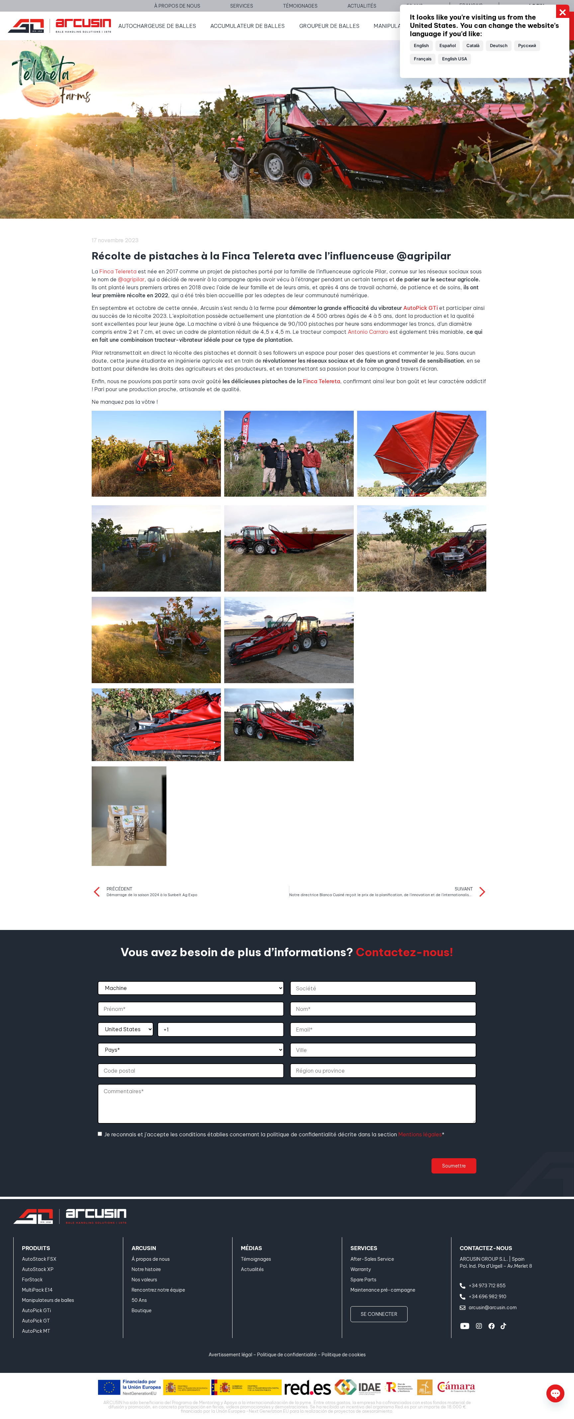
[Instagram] (479, 1326)
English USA (454, 58)
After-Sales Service (372, 1259)
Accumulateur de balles (247, 26)
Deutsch (499, 45)
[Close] (562, 11)
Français (422, 58)
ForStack (32, 1280)
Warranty (360, 1269)
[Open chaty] (555, 1393)
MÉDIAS (251, 1248)
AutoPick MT (36, 1331)
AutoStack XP (37, 1269)
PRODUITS (36, 1248)
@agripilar (131, 279)
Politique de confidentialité (287, 1355)
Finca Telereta (118, 271)
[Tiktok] (503, 1325)
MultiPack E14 (37, 1290)
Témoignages (256, 1259)
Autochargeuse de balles (157, 26)
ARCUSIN (144, 1248)
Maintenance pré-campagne (382, 1290)
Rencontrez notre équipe (158, 1290)
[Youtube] (464, 1326)
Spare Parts (363, 1280)
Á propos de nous (151, 1259)
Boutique (141, 1310)
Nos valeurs (144, 1280)
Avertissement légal (230, 1355)
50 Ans (139, 1300)
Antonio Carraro (368, 331)
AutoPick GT (36, 1321)
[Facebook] (491, 1325)
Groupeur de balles (329, 26)
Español (447, 45)
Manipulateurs (396, 26)
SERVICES (363, 1248)
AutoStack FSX (39, 1259)
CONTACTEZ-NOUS (486, 1248)
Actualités (252, 1269)
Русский (527, 45)
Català (472, 45)
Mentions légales (420, 1134)
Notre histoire (146, 1269)
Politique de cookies (344, 1355)
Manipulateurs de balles (48, 1300)
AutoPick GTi (420, 308)
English (421, 45)
